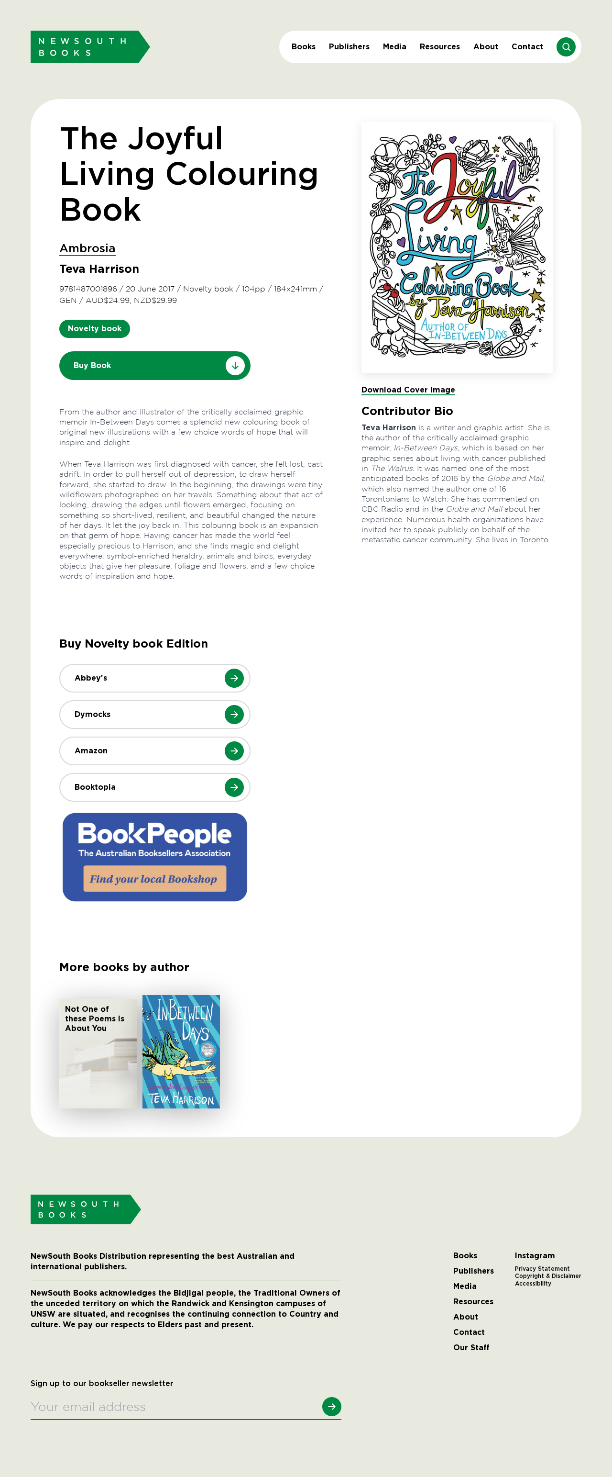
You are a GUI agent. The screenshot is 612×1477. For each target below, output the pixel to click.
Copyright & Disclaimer (548, 1276)
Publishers (349, 47)
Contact (527, 47)
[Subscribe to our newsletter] (331, 1406)
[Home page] (90, 47)
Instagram (535, 1256)
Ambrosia (87, 249)
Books (304, 47)
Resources (440, 47)
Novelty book (94, 329)
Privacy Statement (542, 1269)
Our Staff (471, 1348)
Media (394, 47)
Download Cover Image (408, 390)
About (485, 47)
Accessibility (533, 1284)
